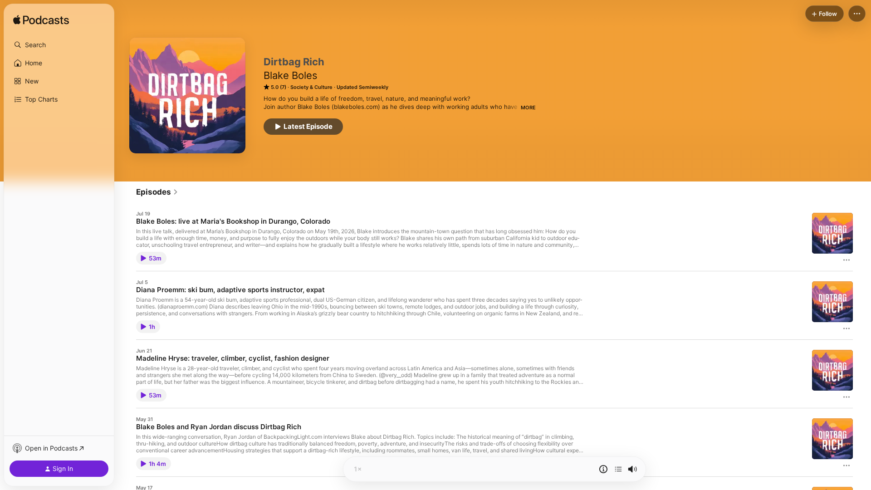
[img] (41, 20)
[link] (157, 192)
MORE (528, 107)
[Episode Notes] (603, 469)
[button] (59, 45)
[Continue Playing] (618, 469)
